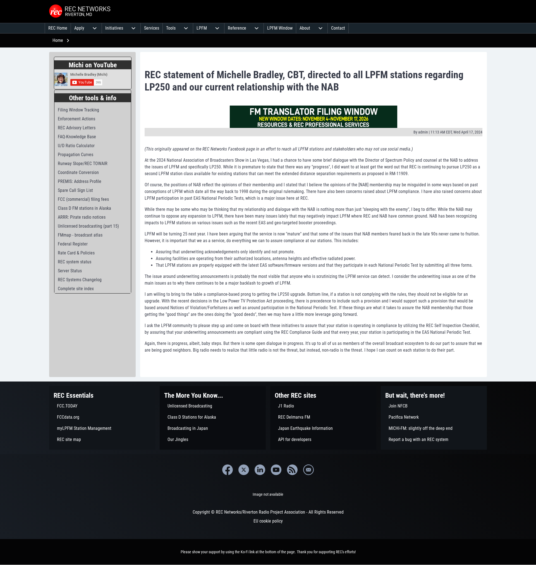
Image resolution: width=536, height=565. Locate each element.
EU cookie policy (268, 521)
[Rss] (292, 469)
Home (57, 40)
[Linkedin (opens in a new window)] (260, 469)
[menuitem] (58, 28)
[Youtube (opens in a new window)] (276, 469)
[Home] (80, 11)
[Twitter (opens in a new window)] (244, 469)
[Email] (308, 469)
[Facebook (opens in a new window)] (227, 469)
